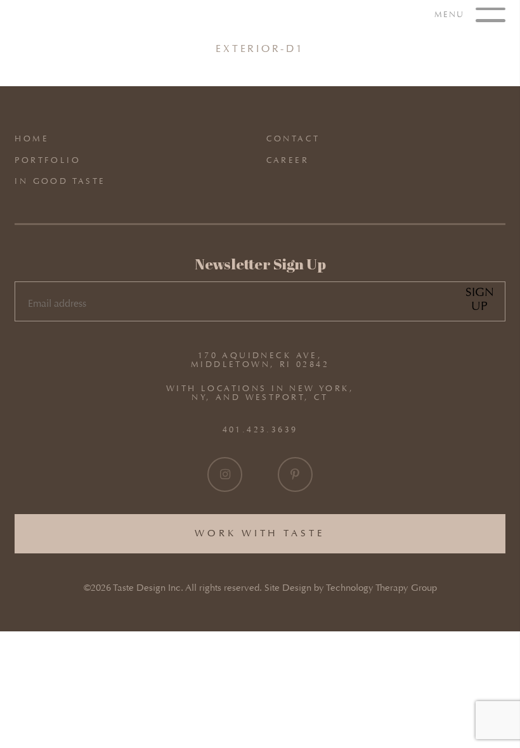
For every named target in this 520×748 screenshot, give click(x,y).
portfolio (48, 160)
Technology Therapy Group (381, 588)
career (287, 160)
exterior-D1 (260, 48)
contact (293, 138)
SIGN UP (479, 299)
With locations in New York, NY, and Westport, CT (260, 393)
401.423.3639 (260, 429)
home (32, 138)
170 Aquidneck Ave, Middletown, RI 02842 (260, 360)
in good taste (60, 181)
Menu (451, 13)
